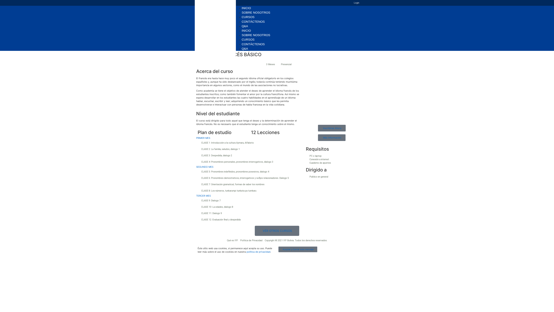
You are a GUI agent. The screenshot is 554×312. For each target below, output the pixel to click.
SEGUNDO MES (204, 166)
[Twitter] (308, 3)
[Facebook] (297, 3)
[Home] (332, 3)
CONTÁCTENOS (253, 21)
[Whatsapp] (326, 3)
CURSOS (248, 17)
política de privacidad (258, 251)
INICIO (246, 8)
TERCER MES (203, 195)
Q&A (245, 26)
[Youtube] (314, 3)
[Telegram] (320, 3)
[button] (249, 138)
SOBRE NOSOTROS (256, 12)
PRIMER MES (203, 137)
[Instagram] (303, 3)
